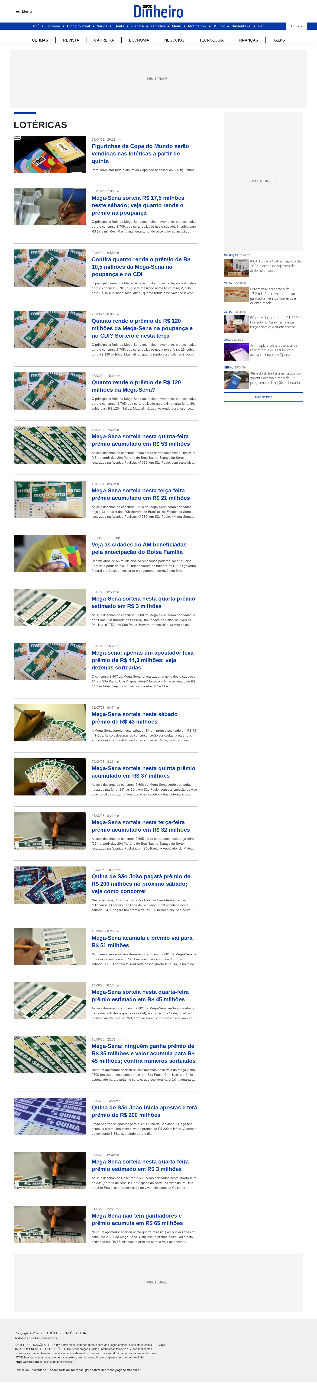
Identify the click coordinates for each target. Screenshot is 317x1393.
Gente (119, 26)
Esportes (158, 26)
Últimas (40, 40)
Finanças (248, 40)
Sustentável (241, 26)
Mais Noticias (263, 397)
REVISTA (71, 40)
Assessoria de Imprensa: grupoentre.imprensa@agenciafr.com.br (95, 1370)
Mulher (219, 26)
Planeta (137, 26)
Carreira (104, 40)
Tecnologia (211, 40)
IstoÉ (35, 26)
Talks (279, 40)
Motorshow (197, 26)
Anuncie (296, 26)
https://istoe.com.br (29, 1362)
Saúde (102, 26)
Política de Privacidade (30, 1370)
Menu (176, 26)
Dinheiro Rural (78, 26)
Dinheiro (53, 26)
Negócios (174, 40)
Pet (261, 26)
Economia (139, 40)
